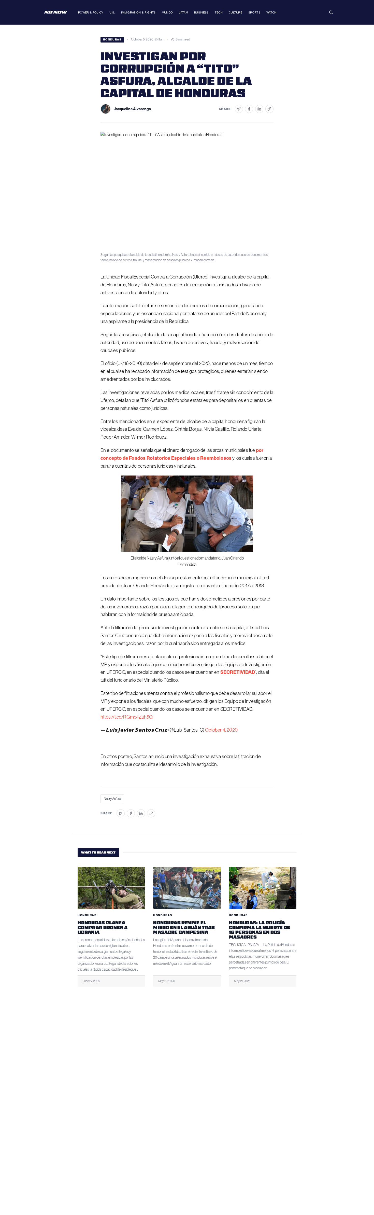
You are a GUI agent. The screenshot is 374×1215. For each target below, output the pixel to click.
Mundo (167, 12)
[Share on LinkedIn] (259, 109)
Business (201, 12)
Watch (271, 12)
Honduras (112, 39)
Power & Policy (90, 12)
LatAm (183, 12)
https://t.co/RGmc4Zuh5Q (126, 717)
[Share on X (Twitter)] (239, 109)
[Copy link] (269, 109)
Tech (219, 12)
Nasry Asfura (112, 799)
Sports (254, 12)
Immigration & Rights (138, 12)
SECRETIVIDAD (237, 672)
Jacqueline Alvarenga (132, 109)
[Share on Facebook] (249, 109)
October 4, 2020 (221, 730)
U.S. (112, 12)
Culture (235, 12)
